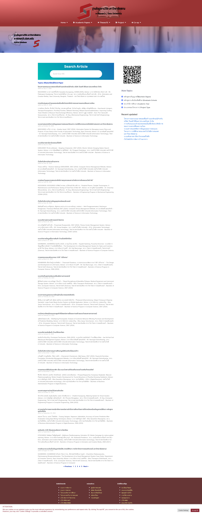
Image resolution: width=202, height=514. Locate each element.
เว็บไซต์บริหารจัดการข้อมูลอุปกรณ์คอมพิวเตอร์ (54, 201)
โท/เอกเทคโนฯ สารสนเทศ (69, 495)
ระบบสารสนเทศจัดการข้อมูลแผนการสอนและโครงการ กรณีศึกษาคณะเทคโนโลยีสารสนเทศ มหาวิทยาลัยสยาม (75, 124)
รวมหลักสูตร (95, 498)
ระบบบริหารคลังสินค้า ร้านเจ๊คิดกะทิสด (51, 332)
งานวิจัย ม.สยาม (127, 495)
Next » (85, 466)
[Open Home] (67, 22)
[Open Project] (125, 22)
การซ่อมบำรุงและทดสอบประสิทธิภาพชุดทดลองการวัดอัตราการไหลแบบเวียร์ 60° (65, 180)
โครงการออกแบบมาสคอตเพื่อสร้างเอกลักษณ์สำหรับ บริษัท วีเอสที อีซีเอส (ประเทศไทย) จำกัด (70, 86)
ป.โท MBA (125, 500)
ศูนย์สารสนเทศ (96, 488)
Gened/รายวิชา (127, 493)
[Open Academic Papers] (91, 22)
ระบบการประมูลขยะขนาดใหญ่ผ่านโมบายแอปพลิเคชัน (56, 294)
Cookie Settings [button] (183, 510)
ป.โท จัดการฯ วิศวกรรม (67, 498)
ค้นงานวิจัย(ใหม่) (96, 493)
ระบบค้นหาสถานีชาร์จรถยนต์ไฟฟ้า (50, 142)
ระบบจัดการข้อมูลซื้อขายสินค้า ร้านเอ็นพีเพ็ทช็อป (55, 238)
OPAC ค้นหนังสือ (96, 490)
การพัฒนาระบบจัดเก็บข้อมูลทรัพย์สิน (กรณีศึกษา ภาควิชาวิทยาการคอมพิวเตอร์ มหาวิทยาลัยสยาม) (72, 448)
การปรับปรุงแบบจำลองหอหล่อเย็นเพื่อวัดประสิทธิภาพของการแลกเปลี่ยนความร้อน (66, 103)
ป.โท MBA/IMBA (65, 503)
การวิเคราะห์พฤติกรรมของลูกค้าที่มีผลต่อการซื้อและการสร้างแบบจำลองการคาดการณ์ (67, 313)
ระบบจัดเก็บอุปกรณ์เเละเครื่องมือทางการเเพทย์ (54, 276)
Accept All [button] (195, 510)
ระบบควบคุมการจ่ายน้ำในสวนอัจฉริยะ (50, 390)
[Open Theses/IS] (109, 22)
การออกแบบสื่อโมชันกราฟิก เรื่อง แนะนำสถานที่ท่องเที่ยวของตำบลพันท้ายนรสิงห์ (66, 369)
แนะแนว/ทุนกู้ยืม (127, 490)
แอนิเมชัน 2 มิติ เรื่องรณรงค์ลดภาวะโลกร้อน (53, 430)
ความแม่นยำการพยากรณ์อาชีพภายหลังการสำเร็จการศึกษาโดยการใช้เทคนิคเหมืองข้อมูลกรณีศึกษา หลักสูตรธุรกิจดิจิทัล (75, 410)
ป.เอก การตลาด (65, 490)
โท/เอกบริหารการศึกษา (68, 493)
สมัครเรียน (94, 495)
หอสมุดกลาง (126, 498)
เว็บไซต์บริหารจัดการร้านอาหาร (48, 161)
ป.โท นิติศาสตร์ (65, 500)
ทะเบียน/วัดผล (126, 488)
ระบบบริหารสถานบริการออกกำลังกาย (51, 220)
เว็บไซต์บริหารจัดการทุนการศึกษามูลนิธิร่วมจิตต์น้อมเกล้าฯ (58, 351)
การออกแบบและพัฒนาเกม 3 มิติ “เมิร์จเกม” (53, 257)
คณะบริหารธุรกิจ (127, 503)
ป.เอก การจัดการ (65, 488)
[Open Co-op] (140, 22)
